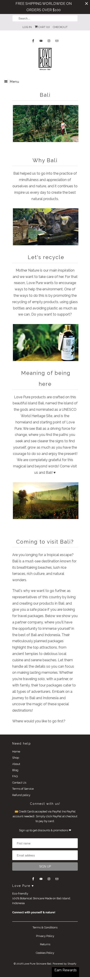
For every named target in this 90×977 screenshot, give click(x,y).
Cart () (44, 27)
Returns (45, 944)
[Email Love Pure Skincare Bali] (57, 41)
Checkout (60, 27)
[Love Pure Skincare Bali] (45, 60)
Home (16, 751)
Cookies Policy (45, 952)
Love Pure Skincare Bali (37, 963)
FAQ (15, 776)
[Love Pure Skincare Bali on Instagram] (49, 41)
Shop (15, 757)
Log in (27, 27)
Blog (15, 770)
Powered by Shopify (64, 963)
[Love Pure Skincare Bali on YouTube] (41, 41)
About (16, 764)
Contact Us (19, 782)
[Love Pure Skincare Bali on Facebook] (33, 41)
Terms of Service (23, 788)
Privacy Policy (45, 936)
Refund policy (21, 795)
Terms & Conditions (45, 927)
